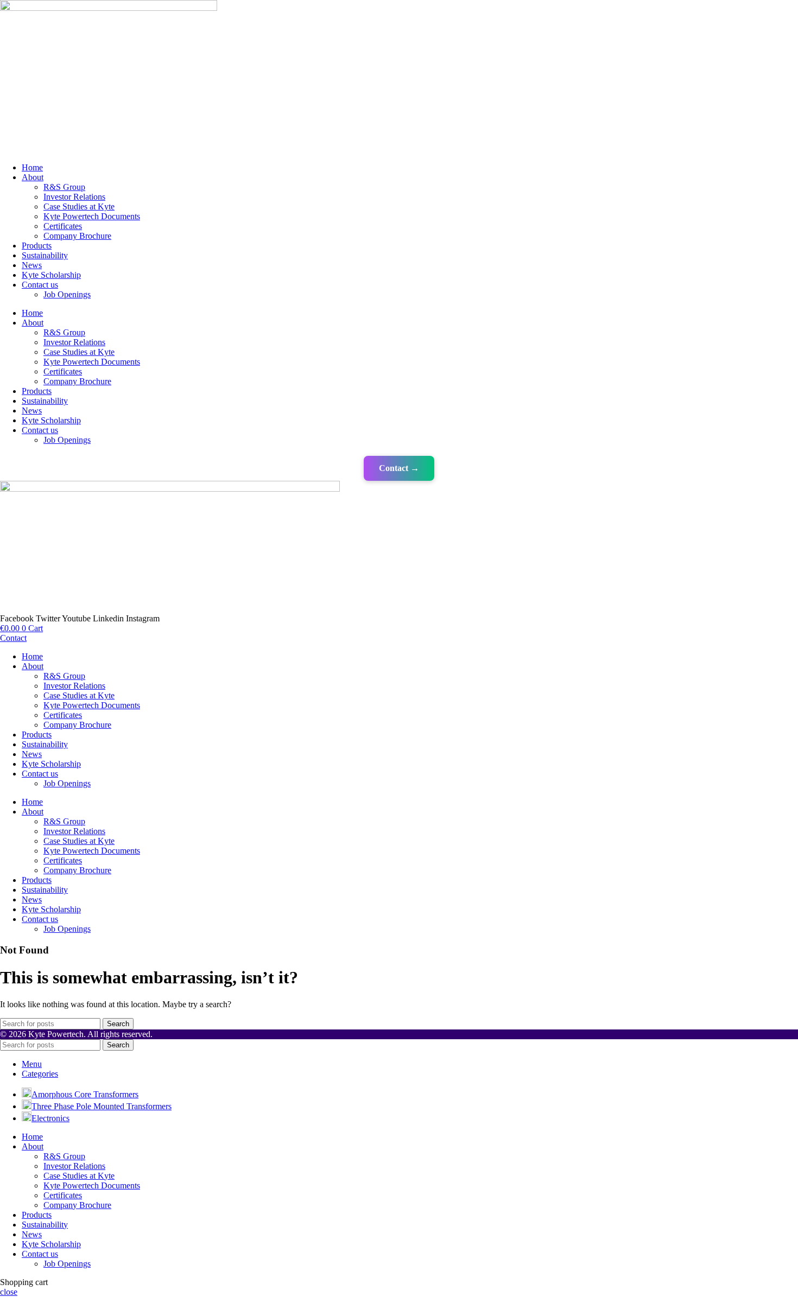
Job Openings (67, 294)
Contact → (399, 468)
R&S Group (64, 187)
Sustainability (45, 255)
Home (32, 167)
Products (37, 245)
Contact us (40, 284)
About (32, 177)
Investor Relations (74, 196)
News (32, 265)
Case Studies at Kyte (79, 206)
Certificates (62, 226)
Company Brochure (77, 235)
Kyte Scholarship (51, 274)
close (8, 1291)
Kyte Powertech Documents (91, 216)
